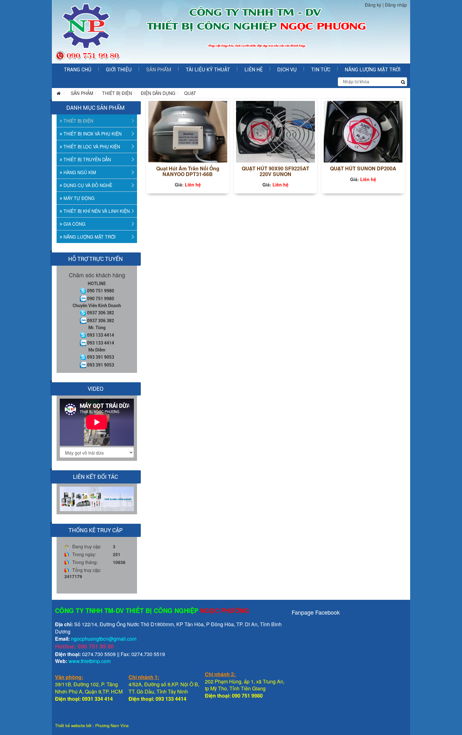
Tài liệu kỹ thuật (208, 70)
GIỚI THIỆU (119, 70)
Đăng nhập (396, 5)
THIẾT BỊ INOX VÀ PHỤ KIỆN (92, 133)
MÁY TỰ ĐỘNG (78, 198)
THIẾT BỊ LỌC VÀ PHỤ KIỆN (91, 146)
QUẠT (190, 93)
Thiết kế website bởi (73, 725)
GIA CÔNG (73, 224)
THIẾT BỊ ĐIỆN (117, 93)
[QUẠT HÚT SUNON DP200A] (363, 131)
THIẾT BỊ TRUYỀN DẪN (86, 159)
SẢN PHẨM (158, 70)
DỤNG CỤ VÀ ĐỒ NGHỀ (87, 185)
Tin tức (320, 70)
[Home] (231, 31)
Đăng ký (373, 5)
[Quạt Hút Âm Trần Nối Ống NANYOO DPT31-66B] (187, 131)
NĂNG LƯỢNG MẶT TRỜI (373, 70)
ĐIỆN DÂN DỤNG (158, 93)
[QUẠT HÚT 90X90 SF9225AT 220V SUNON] (275, 131)
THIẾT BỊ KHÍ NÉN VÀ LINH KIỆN (96, 211)
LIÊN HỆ (254, 70)
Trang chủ (77, 70)
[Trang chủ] (57, 93)
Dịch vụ (287, 70)
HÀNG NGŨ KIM (79, 172)
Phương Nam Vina (112, 725)
